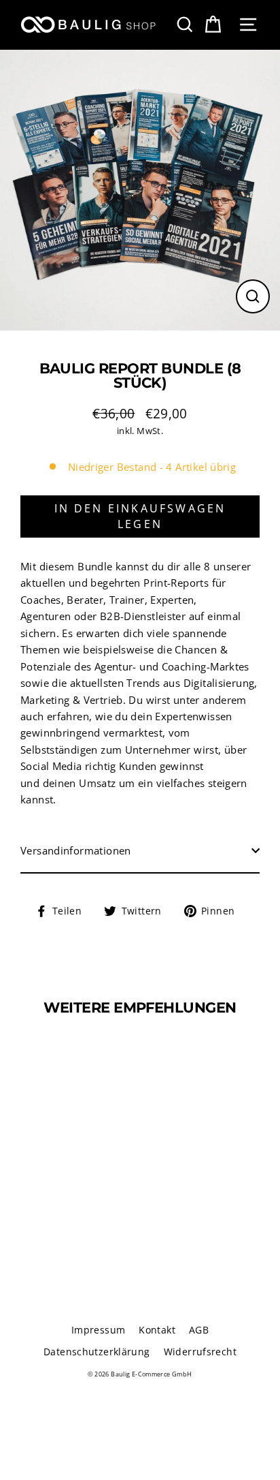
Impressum (98, 1329)
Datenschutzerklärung (96, 1351)
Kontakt (157, 1329)
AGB (199, 1329)
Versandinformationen (75, 850)
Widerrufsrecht (200, 1351)
